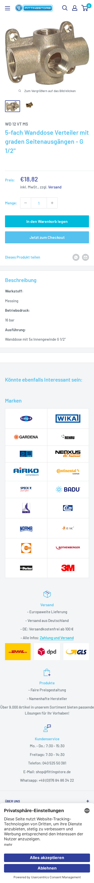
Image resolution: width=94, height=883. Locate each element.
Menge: (11, 203)
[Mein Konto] (74, 8)
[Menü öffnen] (7, 8)
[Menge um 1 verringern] (25, 203)
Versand (54, 187)
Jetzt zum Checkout (47, 237)
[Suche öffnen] (65, 8)
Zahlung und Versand (57, 637)
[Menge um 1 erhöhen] (52, 203)
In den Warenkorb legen (47, 221)
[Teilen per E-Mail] (85, 257)
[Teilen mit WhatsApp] (75, 257)
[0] (85, 8)
